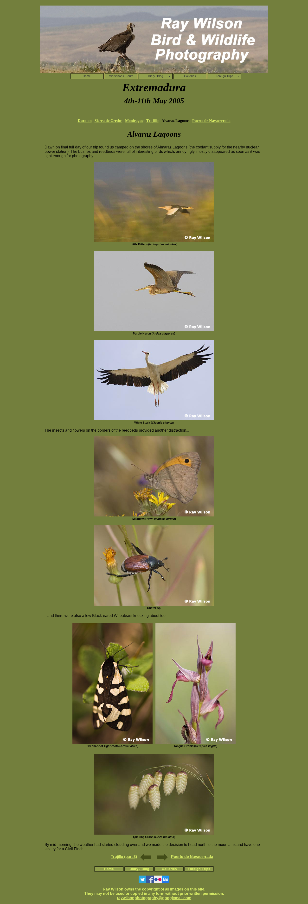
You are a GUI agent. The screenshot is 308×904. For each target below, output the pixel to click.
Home (87, 76)
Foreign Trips (224, 76)
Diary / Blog (155, 76)
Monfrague (134, 121)
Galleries (190, 76)
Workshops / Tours (121, 76)
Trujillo (152, 121)
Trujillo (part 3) (124, 857)
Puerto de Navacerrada (211, 121)
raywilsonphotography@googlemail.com (154, 898)
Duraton (85, 121)
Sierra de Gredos (108, 121)
